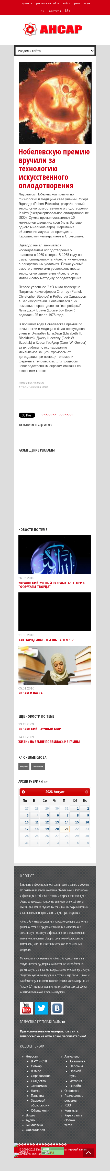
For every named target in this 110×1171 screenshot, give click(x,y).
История (76, 1081)
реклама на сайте (47, 3)
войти (66, 3)
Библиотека (34, 1125)
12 (47, 822)
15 (77, 822)
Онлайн (75, 1086)
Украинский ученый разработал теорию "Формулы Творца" (51, 584)
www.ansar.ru (55, 1036)
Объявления (40, 1110)
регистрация (82, 3)
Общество (38, 1081)
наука (24, 766)
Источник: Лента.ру (31, 382)
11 (37, 822)
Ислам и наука (30, 693)
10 (27, 822)
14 (67, 822)
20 (57, 829)
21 (67, 829)
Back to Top (88, 1152)
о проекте (26, 3)
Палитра (37, 1095)
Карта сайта (73, 1115)
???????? (48, 415)
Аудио (30, 1120)
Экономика (39, 1086)
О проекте (71, 1091)
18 (37, 829)
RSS (42, 11)
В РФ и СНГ (39, 1061)
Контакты (71, 1110)
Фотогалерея (35, 1130)
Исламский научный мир (39, 728)
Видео (30, 1115)
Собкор (36, 1066)
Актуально (72, 1056)
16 (87, 822)
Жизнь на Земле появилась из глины (49, 741)
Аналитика (77, 1061)
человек (38, 766)
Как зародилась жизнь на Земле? (45, 639)
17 (27, 829)
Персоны (76, 1066)
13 (57, 822)
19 (47, 829)
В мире (36, 1071)
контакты (55, 11)
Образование (41, 1076)
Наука (35, 1091)
